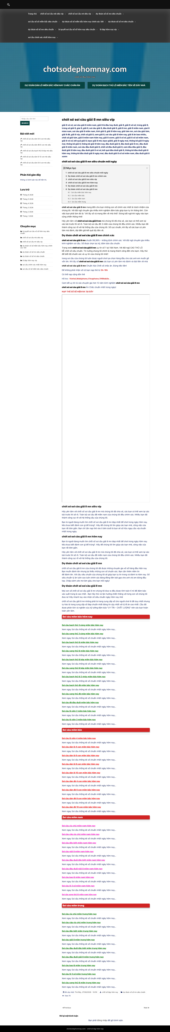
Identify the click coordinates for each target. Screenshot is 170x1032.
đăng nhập (102, 1020)
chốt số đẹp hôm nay (110, 992)
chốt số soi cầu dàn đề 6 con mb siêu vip (35, 146)
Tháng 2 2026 (28, 212)
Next (146, 1008)
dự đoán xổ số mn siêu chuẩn (108, 14)
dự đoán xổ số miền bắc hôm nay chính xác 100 (83, 22)
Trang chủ (32, 14)
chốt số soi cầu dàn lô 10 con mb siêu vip (35, 158)
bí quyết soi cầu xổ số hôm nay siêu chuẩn (77, 30)
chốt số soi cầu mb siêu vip (51, 14)
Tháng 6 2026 (28, 195)
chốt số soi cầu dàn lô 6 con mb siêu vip (35, 140)
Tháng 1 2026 (28, 216)
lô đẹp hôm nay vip (108, 30)
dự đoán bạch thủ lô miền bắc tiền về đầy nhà (118, 85)
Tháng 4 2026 (28, 203)
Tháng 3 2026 (28, 208)
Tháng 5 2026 (28, 199)
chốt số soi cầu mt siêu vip (79, 14)
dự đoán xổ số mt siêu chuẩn (120, 22)
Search (25, 123)
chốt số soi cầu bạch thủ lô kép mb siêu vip (36, 152)
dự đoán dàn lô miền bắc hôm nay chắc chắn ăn (52, 85)
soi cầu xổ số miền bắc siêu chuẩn (42, 22)
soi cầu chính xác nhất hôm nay (42, 37)
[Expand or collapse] (147, 168)
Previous (67, 1008)
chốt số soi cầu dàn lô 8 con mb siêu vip (35, 164)
